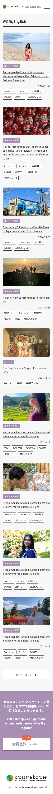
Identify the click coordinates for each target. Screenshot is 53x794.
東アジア (9, 383)
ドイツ (23, 651)
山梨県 (8, 318)
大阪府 (8, 172)
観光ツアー (10, 453)
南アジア (9, 581)
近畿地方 (37, 166)
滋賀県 (43, 447)
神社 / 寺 (33, 172)
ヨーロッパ (10, 166)
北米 (7, 447)
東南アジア (10, 91)
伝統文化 (20, 97)
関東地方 (39, 312)
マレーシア (25, 514)
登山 (18, 318)
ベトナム (24, 91)
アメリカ (18, 447)
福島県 (8, 248)
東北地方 (39, 242)
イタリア (24, 166)
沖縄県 (8, 97)
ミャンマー (25, 242)
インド (21, 581)
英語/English (35, 97)
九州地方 (37, 91)
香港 (20, 383)
